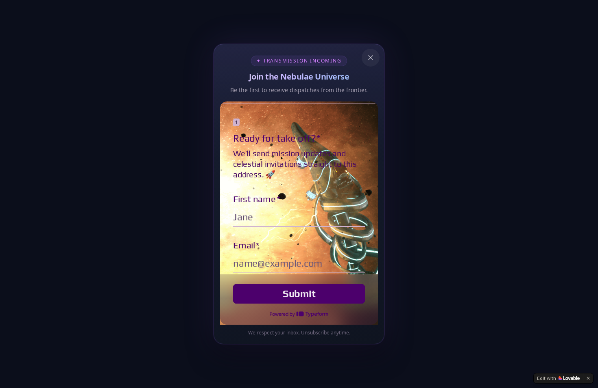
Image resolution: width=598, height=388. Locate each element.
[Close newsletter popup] (371, 58)
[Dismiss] (588, 378)
